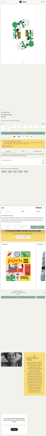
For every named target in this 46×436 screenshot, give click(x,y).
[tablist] (23, 151)
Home (2, 109)
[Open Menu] (2, 1)
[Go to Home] (23, 2)
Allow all (37, 227)
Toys (15, 171)
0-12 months (6, 129)
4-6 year (28, 126)
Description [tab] (8, 151)
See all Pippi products (23, 237)
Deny (8, 227)
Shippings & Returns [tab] (38, 151)
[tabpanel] (23, 154)
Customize (22, 227)
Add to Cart (18, 297)
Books (20, 171)
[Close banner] (44, 207)
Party (26, 171)
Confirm (14, 429)
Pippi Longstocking (5, 112)
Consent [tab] (8, 211)
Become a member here (7, 146)
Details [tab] (23, 211)
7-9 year (39, 126)
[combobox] (14, 425)
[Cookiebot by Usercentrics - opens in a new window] (36, 208)
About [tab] (38, 211)
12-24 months (6, 126)
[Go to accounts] (41, 2)
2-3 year (17, 126)
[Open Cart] (43, 2)
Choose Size (23, 133)
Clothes (4, 171)
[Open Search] (5, 1)
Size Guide (43, 123)
